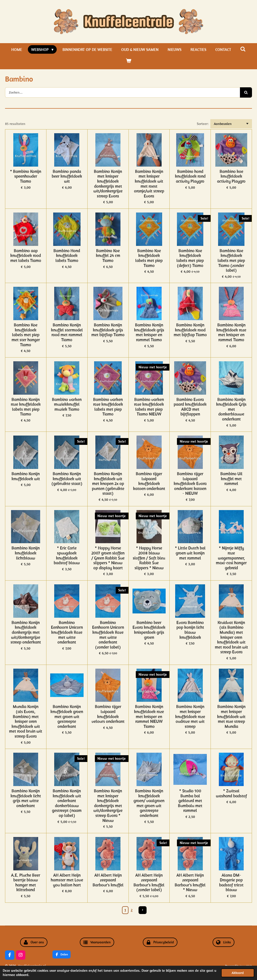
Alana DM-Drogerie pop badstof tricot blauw (231, 882)
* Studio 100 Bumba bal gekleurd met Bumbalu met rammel (190, 801)
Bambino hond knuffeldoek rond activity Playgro (190, 176)
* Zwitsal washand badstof (231, 793)
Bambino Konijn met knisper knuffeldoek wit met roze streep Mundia (231, 716)
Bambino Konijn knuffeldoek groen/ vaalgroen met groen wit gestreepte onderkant (149, 803)
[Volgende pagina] (143, 910)
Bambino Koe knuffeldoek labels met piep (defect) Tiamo (190, 258)
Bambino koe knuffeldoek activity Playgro (231, 176)
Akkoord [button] (238, 973)
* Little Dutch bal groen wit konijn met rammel (190, 553)
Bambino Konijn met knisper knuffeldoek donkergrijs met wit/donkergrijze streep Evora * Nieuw (107, 806)
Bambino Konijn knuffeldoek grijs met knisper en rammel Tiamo (149, 332)
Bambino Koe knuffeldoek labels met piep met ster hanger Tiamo (26, 335)
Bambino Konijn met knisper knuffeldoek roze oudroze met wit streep (190, 716)
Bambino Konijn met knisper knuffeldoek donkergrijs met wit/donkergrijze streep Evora (107, 184)
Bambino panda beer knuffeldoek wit (67, 176)
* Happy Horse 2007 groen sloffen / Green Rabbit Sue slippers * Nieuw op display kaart (107, 558)
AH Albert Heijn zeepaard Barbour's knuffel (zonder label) (149, 882)
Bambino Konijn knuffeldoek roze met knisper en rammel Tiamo (231, 332)
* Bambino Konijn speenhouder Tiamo (25, 176)
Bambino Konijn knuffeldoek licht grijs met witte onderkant (26, 798)
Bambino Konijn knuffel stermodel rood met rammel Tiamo (67, 332)
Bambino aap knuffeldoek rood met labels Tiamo (25, 255)
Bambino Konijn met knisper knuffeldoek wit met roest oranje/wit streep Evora (149, 184)
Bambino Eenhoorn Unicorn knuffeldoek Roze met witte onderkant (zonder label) (108, 635)
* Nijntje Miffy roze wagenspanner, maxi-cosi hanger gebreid (231, 558)
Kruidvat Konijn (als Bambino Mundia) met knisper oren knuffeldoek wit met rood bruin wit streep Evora (231, 637)
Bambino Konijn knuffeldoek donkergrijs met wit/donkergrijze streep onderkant (26, 632)
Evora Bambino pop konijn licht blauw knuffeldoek (190, 630)
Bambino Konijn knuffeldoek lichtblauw (26, 553)
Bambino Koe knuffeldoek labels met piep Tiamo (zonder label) (231, 260)
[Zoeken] (243, 49)
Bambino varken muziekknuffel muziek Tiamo (67, 404)
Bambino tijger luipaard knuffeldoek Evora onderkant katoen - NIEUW (190, 483)
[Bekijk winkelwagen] (128, 60)
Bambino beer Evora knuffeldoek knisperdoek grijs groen (149, 630)
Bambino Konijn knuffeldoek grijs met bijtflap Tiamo (107, 330)
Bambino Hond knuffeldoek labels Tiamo (66, 255)
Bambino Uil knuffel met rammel (231, 478)
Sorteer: (203, 123)
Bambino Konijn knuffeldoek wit (26, 476)
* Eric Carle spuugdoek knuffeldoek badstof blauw (67, 555)
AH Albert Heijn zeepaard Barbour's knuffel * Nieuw (190, 882)
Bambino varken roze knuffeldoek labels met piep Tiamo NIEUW (149, 407)
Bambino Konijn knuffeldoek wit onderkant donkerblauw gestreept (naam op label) (67, 803)
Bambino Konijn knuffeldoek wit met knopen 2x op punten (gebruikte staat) (108, 483)
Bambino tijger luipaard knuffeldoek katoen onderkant (149, 481)
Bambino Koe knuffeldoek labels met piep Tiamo (149, 258)
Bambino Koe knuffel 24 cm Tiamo (108, 255)
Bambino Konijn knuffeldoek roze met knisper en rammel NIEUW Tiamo (149, 716)
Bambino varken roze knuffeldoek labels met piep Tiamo (108, 407)
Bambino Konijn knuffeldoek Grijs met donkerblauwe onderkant (231, 409)
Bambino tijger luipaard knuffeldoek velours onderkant (108, 714)
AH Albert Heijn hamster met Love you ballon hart (67, 880)
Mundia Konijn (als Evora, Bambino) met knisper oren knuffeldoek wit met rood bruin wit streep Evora (25, 721)
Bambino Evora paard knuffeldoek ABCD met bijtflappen (190, 407)
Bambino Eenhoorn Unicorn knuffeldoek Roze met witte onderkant (67, 632)
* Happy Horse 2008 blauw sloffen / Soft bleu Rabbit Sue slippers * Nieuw (149, 558)
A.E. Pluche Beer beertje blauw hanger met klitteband (25, 882)
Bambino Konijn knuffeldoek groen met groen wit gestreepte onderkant (66, 716)
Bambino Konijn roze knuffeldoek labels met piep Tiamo (26, 407)
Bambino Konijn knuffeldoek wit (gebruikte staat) (66, 478)
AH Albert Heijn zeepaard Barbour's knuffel (108, 880)
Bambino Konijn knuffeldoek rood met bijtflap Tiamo (190, 330)
